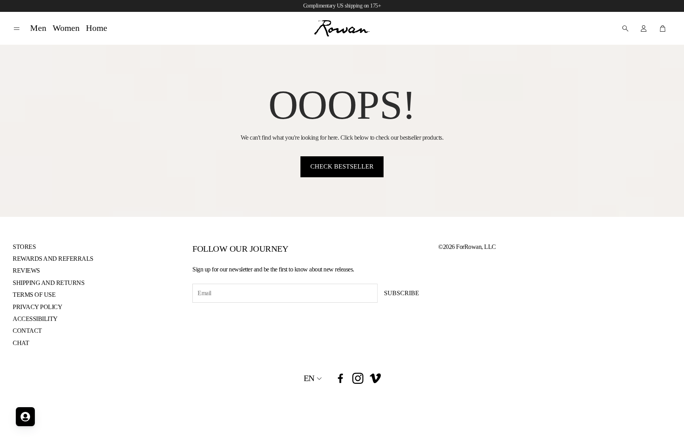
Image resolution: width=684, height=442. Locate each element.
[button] (17, 28)
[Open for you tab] (25, 416)
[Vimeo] (375, 378)
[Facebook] (340, 378)
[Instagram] (357, 378)
